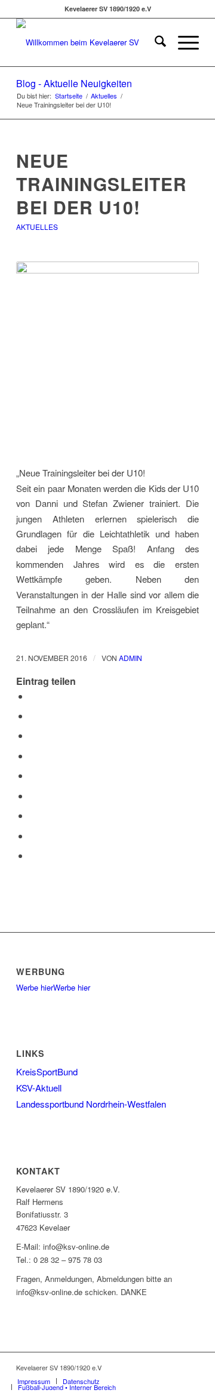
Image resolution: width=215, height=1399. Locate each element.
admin (130, 658)
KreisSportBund (47, 1071)
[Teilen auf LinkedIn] (32, 775)
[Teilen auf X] (32, 715)
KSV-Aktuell (39, 1087)
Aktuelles (37, 227)
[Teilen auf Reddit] (32, 835)
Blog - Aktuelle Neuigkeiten (74, 83)
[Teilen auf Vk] (32, 815)
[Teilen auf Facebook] (32, 696)
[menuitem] (154, 42)
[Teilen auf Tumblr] (32, 795)
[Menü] (182, 42)
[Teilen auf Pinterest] (32, 755)
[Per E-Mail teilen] (32, 855)
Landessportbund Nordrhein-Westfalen (91, 1103)
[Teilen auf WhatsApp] (32, 735)
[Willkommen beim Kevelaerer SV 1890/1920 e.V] (89, 42)
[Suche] (154, 42)
